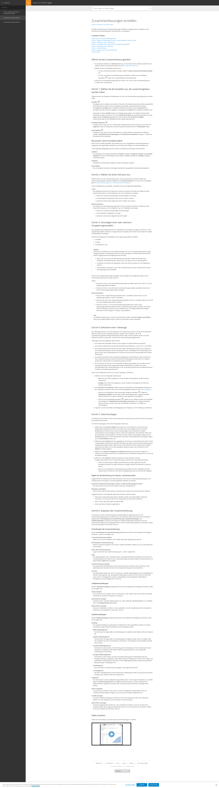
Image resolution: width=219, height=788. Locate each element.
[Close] (216, 785)
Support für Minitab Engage (42, 3)
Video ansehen (96, 52)
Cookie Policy (35, 786)
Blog (124, 763)
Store (117, 763)
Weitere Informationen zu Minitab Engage (102, 24)
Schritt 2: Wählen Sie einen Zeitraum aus (103, 42)
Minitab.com (99, 763)
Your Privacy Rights (130, 785)
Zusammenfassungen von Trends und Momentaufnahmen (113, 182)
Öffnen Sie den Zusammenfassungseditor (104, 38)
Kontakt (131, 763)
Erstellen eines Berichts (131, 65)
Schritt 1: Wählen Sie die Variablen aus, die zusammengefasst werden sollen (114, 40)
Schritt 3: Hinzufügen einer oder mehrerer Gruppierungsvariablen (111, 44)
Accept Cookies (154, 785)
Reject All (142, 785)
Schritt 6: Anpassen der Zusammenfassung (104, 50)
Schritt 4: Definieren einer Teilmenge (102, 46)
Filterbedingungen (146, 389)
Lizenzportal (109, 763)
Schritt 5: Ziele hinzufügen (99, 48)
